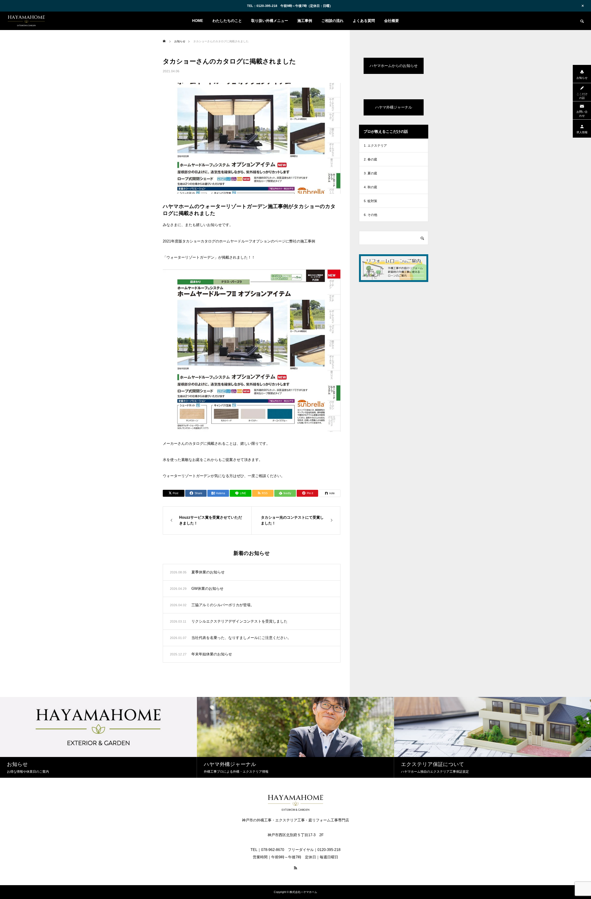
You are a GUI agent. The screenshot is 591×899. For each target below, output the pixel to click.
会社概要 (391, 21)
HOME (197, 21)
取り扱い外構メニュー (269, 21)
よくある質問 (364, 21)
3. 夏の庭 (370, 173)
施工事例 (304, 21)
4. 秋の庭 (370, 187)
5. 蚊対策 (370, 201)
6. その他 (370, 215)
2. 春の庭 (370, 159)
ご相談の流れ (332, 21)
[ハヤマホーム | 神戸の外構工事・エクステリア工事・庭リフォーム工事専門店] (26, 21)
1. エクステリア (375, 145)
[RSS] (295, 868)
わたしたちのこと (227, 21)
